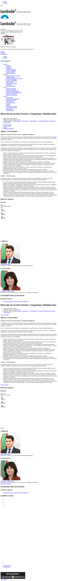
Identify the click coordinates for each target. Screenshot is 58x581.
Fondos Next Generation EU (12, 98)
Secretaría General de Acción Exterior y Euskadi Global (15, 301)
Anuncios (8, 104)
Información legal (7, 565)
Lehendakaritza (33, 121)
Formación (8, 66)
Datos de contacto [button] (7, 126)
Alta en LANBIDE (10, 72)
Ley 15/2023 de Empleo (11, 107)
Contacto (3, 53)
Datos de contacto (5, 384)
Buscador (3, 29)
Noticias (8, 105)
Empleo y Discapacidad (11, 83)
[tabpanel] (29, 164)
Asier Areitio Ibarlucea (6, 264)
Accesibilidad (6, 567)
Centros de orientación (11, 89)
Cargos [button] (5, 127)
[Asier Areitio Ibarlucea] (10, 263)
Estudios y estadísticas (11, 100)
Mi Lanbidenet (4, 54)
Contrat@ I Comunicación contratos (14, 78)
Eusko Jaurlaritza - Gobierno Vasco (21, 121)
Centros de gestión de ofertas (12, 91)
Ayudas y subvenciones (11, 79)
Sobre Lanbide (9, 97)
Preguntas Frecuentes (11, 73)
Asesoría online (9, 82)
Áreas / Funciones (5, 314)
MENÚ (5, 1)
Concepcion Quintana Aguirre (7, 291)
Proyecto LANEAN (10, 102)
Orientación (8, 68)
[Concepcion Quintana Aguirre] (10, 290)
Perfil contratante (10, 110)
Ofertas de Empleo (10, 77)
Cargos (2, 428)
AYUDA (5, 3)
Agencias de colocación (11, 95)
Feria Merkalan (9, 101)
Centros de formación (11, 88)
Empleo (8, 65)
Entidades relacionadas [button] (8, 128)
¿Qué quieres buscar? (5, 30)
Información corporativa (11, 106)
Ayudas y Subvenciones (11, 93)
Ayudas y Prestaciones (11, 70)
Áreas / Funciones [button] (7, 124)
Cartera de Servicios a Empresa (13, 75)
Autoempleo (9, 84)
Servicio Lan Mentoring (11, 80)
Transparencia (9, 109)
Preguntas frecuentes (10, 86)
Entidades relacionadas (6, 483)
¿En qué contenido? (5, 31)
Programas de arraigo (11, 69)
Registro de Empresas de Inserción (14, 92)
